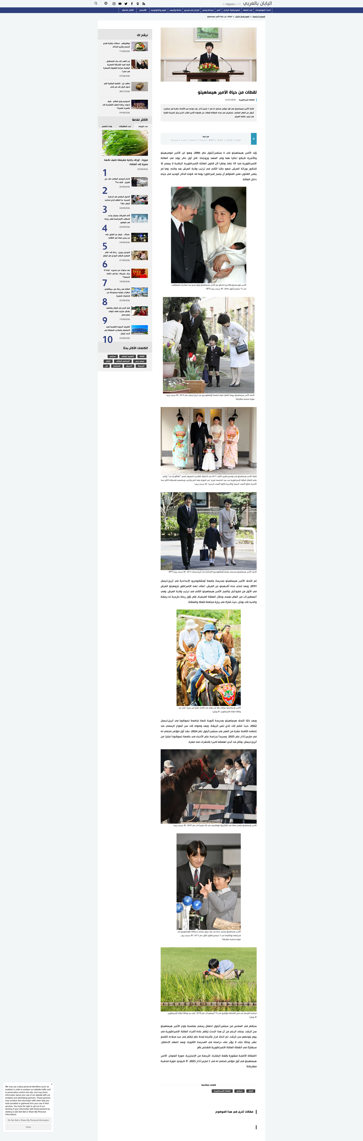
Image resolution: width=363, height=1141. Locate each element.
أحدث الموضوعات (263, 10)
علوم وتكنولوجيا (158, 10)
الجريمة (141, 366)
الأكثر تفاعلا (128, 10)
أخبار (218, 10)
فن (106, 366)
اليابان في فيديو (191, 10)
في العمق (247, 10)
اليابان (250, 1091)
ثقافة (142, 356)
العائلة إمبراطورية (247, 100)
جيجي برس (139, 361)
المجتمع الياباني (123, 361)
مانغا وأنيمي (175, 10)
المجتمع (116, 366)
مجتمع (239, 1091)
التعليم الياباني (127, 356)
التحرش (129, 366)
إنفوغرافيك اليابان (231, 10)
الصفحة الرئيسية (259, 16)
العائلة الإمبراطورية (222, 1091)
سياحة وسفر (208, 10)
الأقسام (142, 10)
